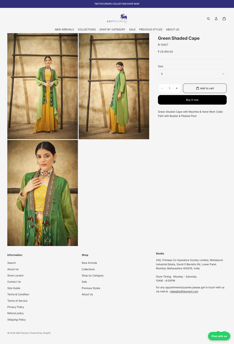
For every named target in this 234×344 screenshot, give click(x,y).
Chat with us (219, 336)
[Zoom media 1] (42, 86)
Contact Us (14, 281)
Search (11, 262)
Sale (84, 281)
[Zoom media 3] (42, 193)
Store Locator (15, 275)
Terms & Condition (18, 294)
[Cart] (224, 19)
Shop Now (133, 3)
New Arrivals (89, 262)
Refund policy (15, 313)
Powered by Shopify (40, 333)
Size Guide (13, 288)
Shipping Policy (16, 319)
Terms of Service (17, 300)
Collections (88, 269)
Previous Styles (91, 288)
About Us (12, 269)
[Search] (208, 19)
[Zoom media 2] (114, 86)
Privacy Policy (15, 306)
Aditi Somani (22, 333)
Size (160, 66)
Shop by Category (93, 275)
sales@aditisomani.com (184, 291)
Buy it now (192, 99)
